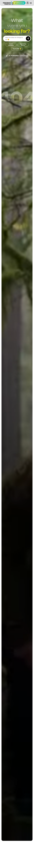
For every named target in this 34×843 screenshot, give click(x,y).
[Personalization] (27, 3)
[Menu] (31, 3)
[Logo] (8, 3)
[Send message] (28, 38)
